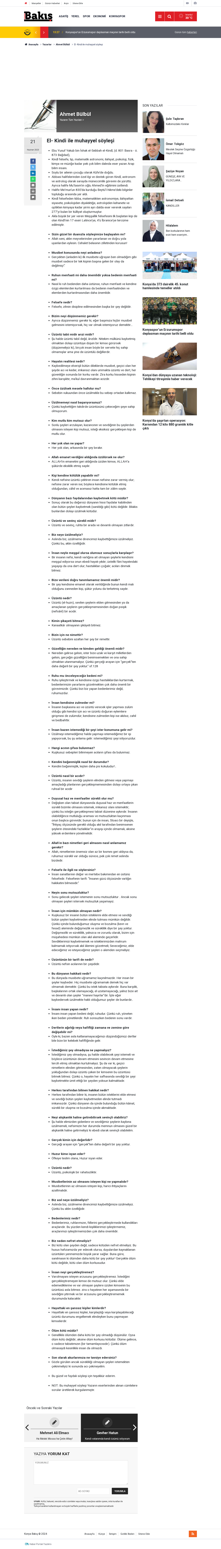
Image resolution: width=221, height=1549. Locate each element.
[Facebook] (33, 161)
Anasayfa (89, 1534)
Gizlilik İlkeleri (127, 1534)
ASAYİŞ (63, 16)
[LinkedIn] (33, 173)
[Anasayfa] (26, 3)
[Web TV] (187, 3)
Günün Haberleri (52, 3)
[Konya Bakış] (38, 16)
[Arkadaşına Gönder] (33, 185)
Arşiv (66, 3)
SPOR (86, 16)
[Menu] (160, 16)
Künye (102, 1534)
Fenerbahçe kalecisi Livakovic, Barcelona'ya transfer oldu (98, 32)
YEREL (75, 16)
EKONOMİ (99, 16)
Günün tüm (186, 32)
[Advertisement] (110, 70)
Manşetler (36, 3)
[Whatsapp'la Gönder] (33, 179)
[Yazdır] (33, 191)
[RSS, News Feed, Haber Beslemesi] (193, 1534)
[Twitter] (33, 167)
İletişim (112, 1534)
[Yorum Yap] (33, 197)
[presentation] (36, 32)
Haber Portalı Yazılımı (40, 1544)
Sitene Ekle (78, 3)
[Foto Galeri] (195, 3)
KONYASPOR (117, 16)
